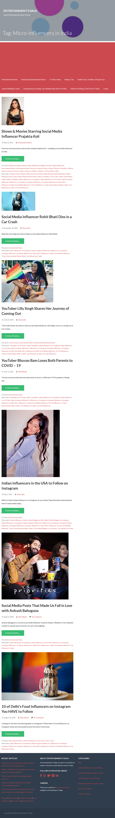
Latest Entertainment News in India (90, 773)
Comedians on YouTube (50, 177)
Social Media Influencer (22, 185)
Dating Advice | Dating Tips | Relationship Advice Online (45, 89)
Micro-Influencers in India (45, 253)
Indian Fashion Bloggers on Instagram (56, 520)
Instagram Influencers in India (51, 182)
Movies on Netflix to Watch (64, 168)
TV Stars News (55, 79)
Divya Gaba (26, 228)
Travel (105, 89)
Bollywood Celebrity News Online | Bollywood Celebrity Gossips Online (32, 165)
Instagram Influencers (34, 182)
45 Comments (37, 617)
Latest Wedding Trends (11, 89)
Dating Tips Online (85, 789)
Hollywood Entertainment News (44, 343)
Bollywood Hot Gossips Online (12, 177)
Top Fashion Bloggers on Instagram (45, 528)
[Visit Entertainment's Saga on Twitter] (48, 776)
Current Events (14, 343)
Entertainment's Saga (20, 10)
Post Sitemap (13, 798)
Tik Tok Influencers (37, 185)
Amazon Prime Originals (17, 174)
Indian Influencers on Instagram (29, 179)
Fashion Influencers (16, 520)
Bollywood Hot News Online (32, 177)
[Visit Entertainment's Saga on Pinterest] (52, 776)
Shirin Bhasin (22, 372)
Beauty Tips (69, 79)
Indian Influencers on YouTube (50, 179)
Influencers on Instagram (18, 182)
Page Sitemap (16, 801)
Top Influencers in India (34, 256)
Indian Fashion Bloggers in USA (33, 520)
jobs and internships (62, 787)
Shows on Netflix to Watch (34, 171)
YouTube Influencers (22, 188)
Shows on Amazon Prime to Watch (13, 171)
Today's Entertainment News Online (56, 185)
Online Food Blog (84, 794)
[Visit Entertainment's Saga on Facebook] (41, 776)
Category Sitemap (25, 798)
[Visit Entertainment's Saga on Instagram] (44, 776)
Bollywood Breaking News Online (59, 174)
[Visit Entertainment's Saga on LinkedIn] (57, 776)
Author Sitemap (27, 801)
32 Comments (39, 718)
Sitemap (4, 798)
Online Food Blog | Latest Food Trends (85, 89)
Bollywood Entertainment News (33, 79)
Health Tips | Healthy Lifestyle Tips (91, 79)
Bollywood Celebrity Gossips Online (91, 783)
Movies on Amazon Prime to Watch (42, 168)
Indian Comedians (12, 179)
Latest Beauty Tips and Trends (89, 778)
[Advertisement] (57, 58)
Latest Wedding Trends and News (90, 768)
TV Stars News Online (51, 171)
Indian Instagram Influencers (40, 251)
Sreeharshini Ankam (25, 143)
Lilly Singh (18, 351)
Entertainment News (10, 79)
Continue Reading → (13, 159)
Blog (79, 763)
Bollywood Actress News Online (37, 174)
